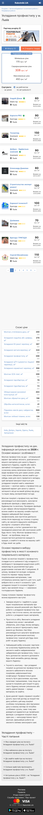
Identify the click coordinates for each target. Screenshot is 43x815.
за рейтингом (22, 87)
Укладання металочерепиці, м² (17, 350)
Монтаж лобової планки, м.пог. (17, 416)
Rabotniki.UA (21, 3)
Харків (18, 430)
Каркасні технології (18, 203)
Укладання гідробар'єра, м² (16, 386)
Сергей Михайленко (19, 255)
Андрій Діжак (16, 98)
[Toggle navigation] (3, 3)
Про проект (30, 797)
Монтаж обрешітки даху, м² (16, 398)
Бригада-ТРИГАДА (18, 238)
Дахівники (14, 220)
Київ (6, 430)
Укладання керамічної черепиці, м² (19, 368)
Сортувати (6, 87)
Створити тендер (32, 48)
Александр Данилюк (19, 168)
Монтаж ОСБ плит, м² (13, 374)
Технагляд (14, 133)
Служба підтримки (15, 797)
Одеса (25, 430)
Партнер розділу (11, 28)
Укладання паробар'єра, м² (15, 380)
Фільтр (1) (11, 48)
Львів (31, 430)
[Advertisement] (21, 298)
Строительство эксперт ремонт (21, 185)
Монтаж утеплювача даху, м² (16, 332)
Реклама (21, 789)
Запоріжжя (9, 433)
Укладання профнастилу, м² (16, 356)
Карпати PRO (16, 115)
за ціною (8, 90)
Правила (21, 792)
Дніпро (12, 430)
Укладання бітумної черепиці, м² (18, 344)
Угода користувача (21, 795)
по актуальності (24, 90)
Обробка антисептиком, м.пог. (17, 404)
